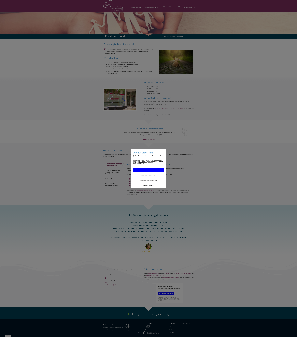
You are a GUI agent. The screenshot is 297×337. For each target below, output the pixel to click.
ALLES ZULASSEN (148, 170)
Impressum (151, 185)
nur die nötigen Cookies (148, 175)
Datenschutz (145, 185)
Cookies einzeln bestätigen (148, 180)
